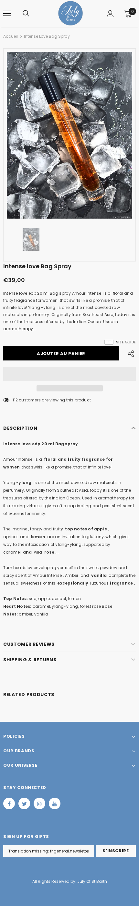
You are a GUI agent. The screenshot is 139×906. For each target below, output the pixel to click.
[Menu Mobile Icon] (7, 13)
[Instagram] (39, 803)
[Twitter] (24, 803)
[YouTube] (54, 803)
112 (15, 400)
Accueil (10, 36)
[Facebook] (9, 803)
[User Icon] (110, 13)
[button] (69, 374)
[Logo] (70, 13)
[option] (69, 135)
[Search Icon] (26, 13)
